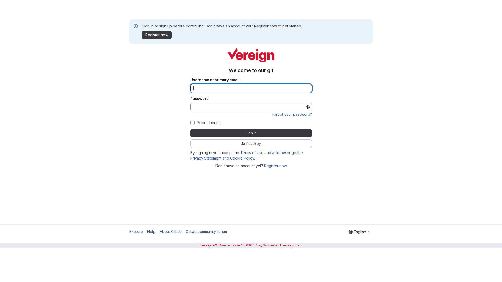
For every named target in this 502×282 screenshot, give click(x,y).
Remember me (209, 123)
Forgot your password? (292, 114)
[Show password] (308, 107)
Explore (136, 231)
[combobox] (359, 232)
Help (151, 231)
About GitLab (171, 231)
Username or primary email (214, 80)
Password (199, 99)
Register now (275, 165)
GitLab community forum (206, 231)
